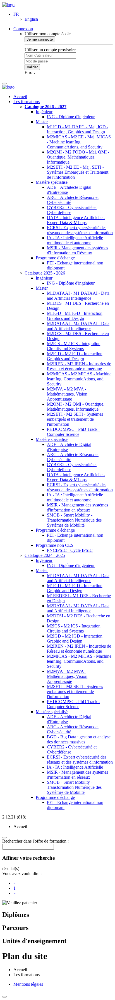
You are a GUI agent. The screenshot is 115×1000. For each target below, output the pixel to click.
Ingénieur (44, 111)
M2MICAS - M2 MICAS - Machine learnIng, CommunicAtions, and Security (79, 378)
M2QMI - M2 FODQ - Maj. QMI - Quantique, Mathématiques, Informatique (78, 157)
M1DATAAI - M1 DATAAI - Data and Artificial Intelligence (78, 296)
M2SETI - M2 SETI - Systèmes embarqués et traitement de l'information (75, 419)
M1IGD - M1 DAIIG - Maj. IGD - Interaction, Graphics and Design (77, 129)
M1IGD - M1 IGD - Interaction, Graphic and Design (75, 588)
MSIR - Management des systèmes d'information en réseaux (77, 507)
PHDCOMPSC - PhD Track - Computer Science (73, 432)
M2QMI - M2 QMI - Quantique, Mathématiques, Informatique (75, 406)
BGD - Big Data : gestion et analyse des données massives (79, 739)
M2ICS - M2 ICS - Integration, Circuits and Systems (74, 346)
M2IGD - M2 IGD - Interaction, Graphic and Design (75, 638)
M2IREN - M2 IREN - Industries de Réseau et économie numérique (79, 366)
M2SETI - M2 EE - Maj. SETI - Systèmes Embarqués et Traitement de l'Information (77, 172)
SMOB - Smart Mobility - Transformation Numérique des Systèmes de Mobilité (74, 520)
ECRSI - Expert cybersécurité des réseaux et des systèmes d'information (80, 230)
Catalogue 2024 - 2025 (45, 555)
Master (42, 121)
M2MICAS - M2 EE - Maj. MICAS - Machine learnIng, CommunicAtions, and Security (79, 141)
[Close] (4, 996)
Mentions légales (28, 984)
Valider (32, 67)
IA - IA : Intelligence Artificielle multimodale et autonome (75, 240)
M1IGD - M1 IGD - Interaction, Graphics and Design (75, 316)
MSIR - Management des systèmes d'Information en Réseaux (77, 250)
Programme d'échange (55, 257)
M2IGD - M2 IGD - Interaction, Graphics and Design (75, 356)
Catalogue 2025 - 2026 (45, 273)
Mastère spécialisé (52, 182)
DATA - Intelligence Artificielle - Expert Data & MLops (76, 220)
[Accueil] (8, 4)
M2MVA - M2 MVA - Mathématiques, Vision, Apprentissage (67, 394)
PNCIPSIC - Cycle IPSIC (70, 550)
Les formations (26, 101)
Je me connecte (40, 39)
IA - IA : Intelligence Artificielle (75, 767)
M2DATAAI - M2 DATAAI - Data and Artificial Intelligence (78, 326)
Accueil (20, 96)
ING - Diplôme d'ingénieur (71, 116)
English (31, 19)
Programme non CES (54, 545)
